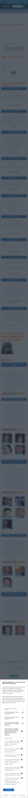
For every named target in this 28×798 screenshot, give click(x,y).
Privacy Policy (22, 795)
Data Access (14, 795)
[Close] (25, 682)
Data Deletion (5, 795)
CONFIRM (8, 789)
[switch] (22, 712)
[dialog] (14, 738)
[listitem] (14, 709)
